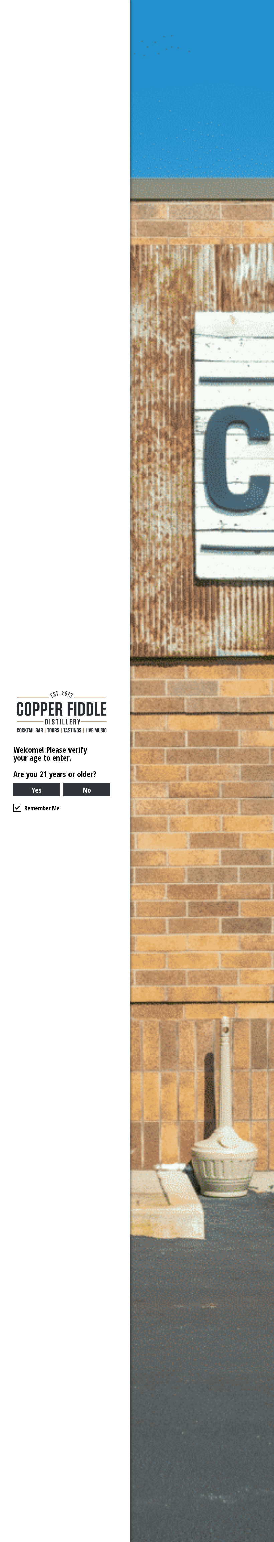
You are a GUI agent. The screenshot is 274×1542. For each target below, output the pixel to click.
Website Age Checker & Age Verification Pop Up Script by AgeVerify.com (265, 1540)
